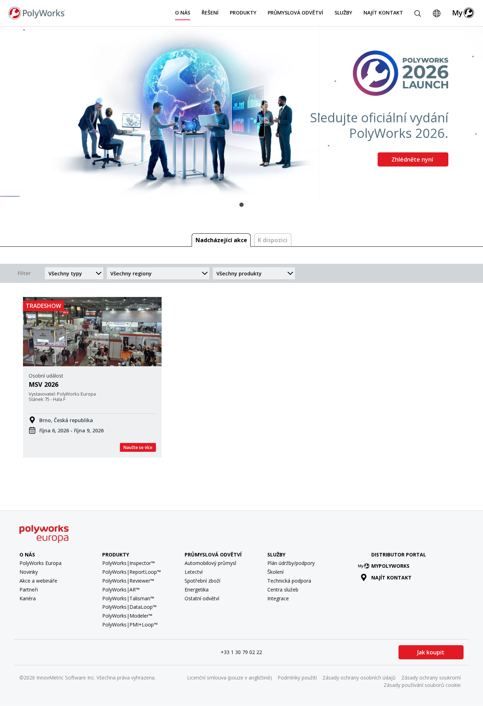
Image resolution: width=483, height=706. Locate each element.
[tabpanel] (241, 112)
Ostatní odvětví (202, 598)
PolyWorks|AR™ (121, 589)
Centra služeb (282, 589)
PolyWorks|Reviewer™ (128, 580)
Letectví (194, 571)
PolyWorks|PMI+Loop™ (130, 624)
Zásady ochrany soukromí (431, 677)
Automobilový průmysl (210, 563)
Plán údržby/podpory (291, 563)
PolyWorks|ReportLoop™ (131, 571)
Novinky (28, 571)
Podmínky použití (297, 677)
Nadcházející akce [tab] (221, 240)
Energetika (197, 589)
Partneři (28, 589)
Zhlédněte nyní (413, 159)
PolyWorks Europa (40, 563)
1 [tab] (241, 205)
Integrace (278, 598)
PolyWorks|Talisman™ (128, 598)
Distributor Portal (398, 554)
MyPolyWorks (390, 565)
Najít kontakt (383, 12)
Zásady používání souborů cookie (422, 685)
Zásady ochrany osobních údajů (359, 677)
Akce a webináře (38, 580)
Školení (275, 571)
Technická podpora (289, 580)
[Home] (36, 12)
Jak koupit (430, 652)
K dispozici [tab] (272, 240)
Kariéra (27, 598)
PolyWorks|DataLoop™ (129, 606)
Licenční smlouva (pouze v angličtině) (229, 677)
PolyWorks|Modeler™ (127, 615)
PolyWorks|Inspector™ (128, 563)
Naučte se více (137, 447)
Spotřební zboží (202, 580)
